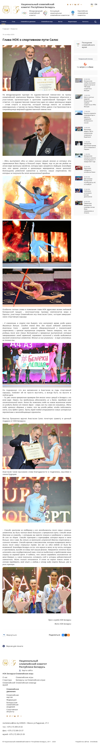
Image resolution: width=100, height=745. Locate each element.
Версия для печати (14, 646)
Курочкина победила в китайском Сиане (89, 170)
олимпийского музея (88, 44)
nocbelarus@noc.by (11, 723)
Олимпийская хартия (12, 696)
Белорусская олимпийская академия (12, 704)
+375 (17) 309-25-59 (17, 734)
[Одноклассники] (68, 635)
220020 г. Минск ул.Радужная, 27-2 (34, 723)
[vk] (75, 4)
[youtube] (78, 4)
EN (96, 4)
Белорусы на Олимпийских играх (30, 680)
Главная (3, 21)
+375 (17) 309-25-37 (15, 730)
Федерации (11, 700)
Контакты (85, 21)
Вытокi (60, 21)
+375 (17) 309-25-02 (15, 727)
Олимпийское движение (28, 21)
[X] (66, 635)
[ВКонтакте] (63, 635)
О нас (13, 21)
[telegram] (70, 4)
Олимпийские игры (47, 21)
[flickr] (81, 4)
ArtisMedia (93, 742)
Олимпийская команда (26, 683)
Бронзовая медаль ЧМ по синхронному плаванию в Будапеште (88, 133)
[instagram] (67, 4)
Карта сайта (27, 670)
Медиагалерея (72, 21)
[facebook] (72, 4)
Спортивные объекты (12, 710)
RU (92, 4)
